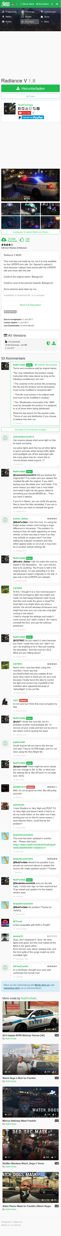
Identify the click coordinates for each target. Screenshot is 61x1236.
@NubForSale (20, 522)
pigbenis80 (19, 741)
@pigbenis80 (20, 766)
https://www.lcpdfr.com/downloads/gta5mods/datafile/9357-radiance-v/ (34, 846)
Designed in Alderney (11, 1221)
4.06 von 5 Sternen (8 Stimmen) (14, 248)
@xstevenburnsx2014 (24, 474)
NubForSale (25, 105)
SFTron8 (17, 921)
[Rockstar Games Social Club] (38, 108)
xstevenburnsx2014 (23, 436)
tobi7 (16, 700)
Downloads (12, 241)
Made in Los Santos (11, 1224)
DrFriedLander (20, 966)
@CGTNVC (18, 640)
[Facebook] (19, 108)
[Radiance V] (30, 185)
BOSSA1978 (19, 786)
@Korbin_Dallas (21, 561)
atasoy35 (18, 936)
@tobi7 (17, 721)
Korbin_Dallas (20, 518)
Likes (27, 241)
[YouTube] (26, 108)
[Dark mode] (52, 4)
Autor (29, 365)
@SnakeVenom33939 (24, 883)
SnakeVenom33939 (23, 834)
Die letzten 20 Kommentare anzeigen (30, 429)
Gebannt (23, 700)
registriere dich (12, 988)
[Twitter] (23, 108)
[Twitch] (30, 108)
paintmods (18, 804)
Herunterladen (32, 88)
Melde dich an (42, 984)
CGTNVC (17, 588)
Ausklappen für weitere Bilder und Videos (30, 232)
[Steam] (34, 108)
